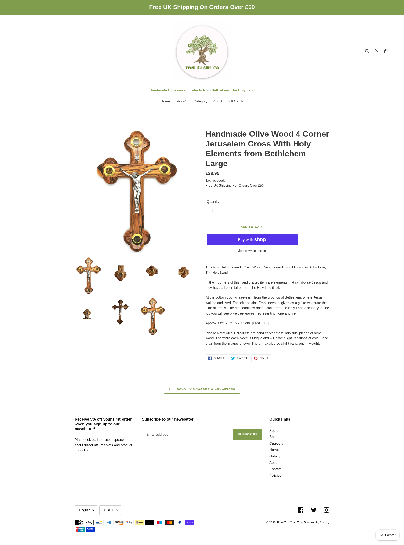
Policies (275, 475)
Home (274, 450)
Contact (275, 469)
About (273, 463)
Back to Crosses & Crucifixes (205, 389)
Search (274, 430)
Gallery (274, 456)
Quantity (213, 202)
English (84, 510)
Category (276, 443)
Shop (273, 437)
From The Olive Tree (290, 522)
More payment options (252, 250)
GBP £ (109, 510)
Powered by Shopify (316, 522)
